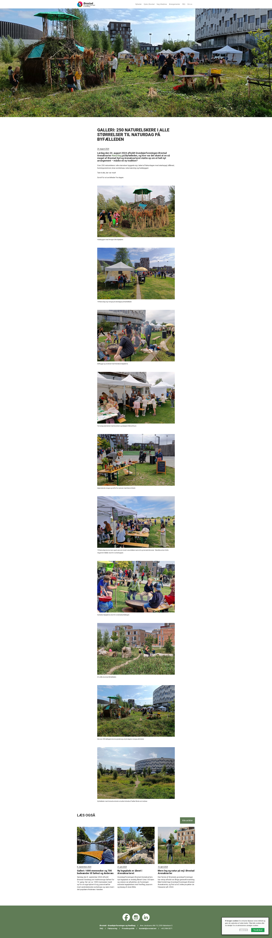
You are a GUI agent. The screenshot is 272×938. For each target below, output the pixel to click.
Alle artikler (187, 820)
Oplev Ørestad (149, 4)
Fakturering (112, 928)
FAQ (183, 4)
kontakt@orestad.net (147, 928)
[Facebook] (126, 917)
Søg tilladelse (162, 4)
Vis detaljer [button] (243, 930)
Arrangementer (174, 4)
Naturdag (117, 155)
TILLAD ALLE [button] (257, 930)
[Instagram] (136, 917)
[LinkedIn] (146, 917)
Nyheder (138, 4)
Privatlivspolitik (128, 928)
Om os (189, 4)
